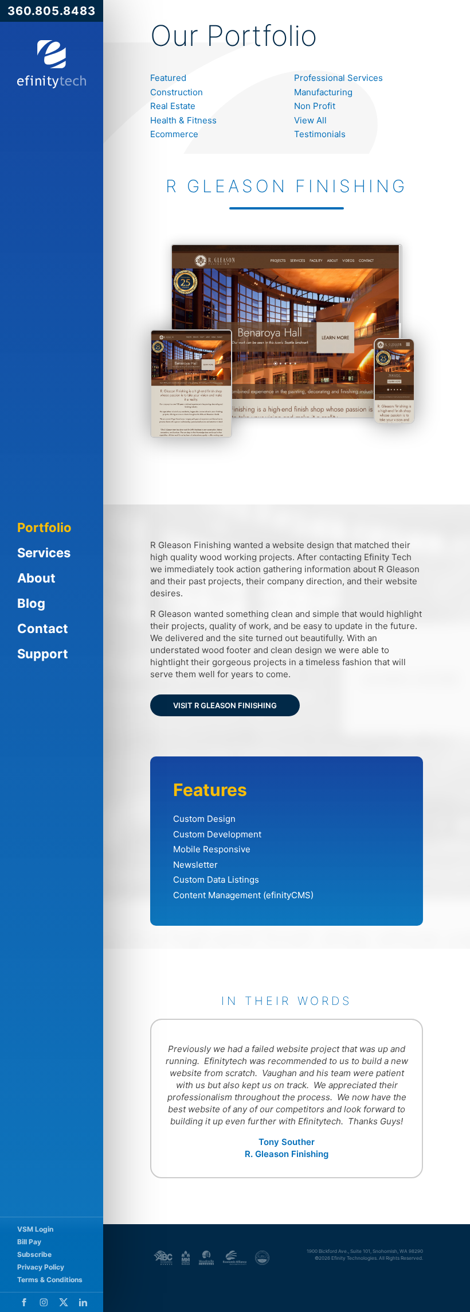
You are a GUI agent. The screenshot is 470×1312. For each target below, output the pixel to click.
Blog (31, 603)
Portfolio (44, 527)
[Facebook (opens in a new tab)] (24, 1302)
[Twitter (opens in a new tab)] (63, 1302)
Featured (168, 77)
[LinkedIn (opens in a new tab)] (83, 1302)
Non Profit (314, 105)
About (36, 577)
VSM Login (35, 1229)
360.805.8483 (51, 11)
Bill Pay (29, 1241)
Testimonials (320, 134)
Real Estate (172, 105)
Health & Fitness (183, 120)
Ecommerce (174, 134)
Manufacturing (323, 92)
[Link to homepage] (51, 64)
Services (43, 552)
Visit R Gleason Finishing (225, 705)
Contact (42, 628)
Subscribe (34, 1254)
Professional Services (338, 77)
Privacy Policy (40, 1267)
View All (310, 120)
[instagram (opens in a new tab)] (44, 1302)
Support (42, 653)
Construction (176, 92)
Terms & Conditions (50, 1279)
